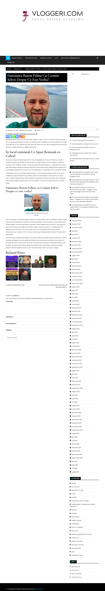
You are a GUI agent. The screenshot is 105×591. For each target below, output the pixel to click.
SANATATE (74, 531)
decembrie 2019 (77, 420)
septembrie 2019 (77, 430)
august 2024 (76, 255)
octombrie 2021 (77, 364)
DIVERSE (74, 497)
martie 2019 (75, 444)
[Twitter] (10, 136)
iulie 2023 (75, 290)
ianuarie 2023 (76, 311)
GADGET (74, 510)
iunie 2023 (75, 294)
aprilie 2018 (75, 472)
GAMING (74, 513)
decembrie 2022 (77, 315)
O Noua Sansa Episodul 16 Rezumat (83, 140)
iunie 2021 (75, 378)
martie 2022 (76, 346)
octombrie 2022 (77, 322)
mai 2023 (75, 297)
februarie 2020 (76, 413)
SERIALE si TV (39, 130)
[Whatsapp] (13, 136)
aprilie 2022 (75, 343)
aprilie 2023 (75, 301)
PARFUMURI (75, 524)
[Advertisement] (52, 36)
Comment (9, 301)
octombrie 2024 (77, 252)
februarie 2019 (76, 447)
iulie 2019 (74, 437)
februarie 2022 (76, 350)
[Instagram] (20, 136)
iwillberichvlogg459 (26, 130)
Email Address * (11, 323)
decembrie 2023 (77, 273)
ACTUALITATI (75, 487)
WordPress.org (76, 577)
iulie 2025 (75, 231)
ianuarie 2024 (76, 269)
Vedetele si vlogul (46, 58)
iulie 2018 (74, 461)
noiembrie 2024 (77, 248)
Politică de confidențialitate (70, 58)
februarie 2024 (76, 266)
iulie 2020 (75, 395)
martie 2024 (76, 262)
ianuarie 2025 (76, 245)
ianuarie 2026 (76, 224)
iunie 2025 (75, 234)
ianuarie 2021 (76, 385)
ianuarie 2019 (76, 451)
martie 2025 (76, 238)
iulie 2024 (75, 259)
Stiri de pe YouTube (31, 58)
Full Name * (10, 317)
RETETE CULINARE (77, 527)
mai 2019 (74, 440)
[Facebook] (7, 136)
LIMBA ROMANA (76, 520)
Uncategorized (76, 548)
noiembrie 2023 (77, 276)
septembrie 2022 (77, 325)
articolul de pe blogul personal (48, 167)
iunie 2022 (75, 336)
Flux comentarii (77, 574)
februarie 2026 (76, 221)
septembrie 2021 (77, 367)
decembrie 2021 (77, 357)
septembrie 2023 (77, 283)
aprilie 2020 (75, 406)
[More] (23, 136)
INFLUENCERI (75, 517)
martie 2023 (76, 304)
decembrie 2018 (77, 454)
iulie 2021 (74, 374)
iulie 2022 (75, 332)
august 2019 (75, 433)
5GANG (73, 483)
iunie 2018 (75, 465)
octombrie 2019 (77, 426)
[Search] (97, 129)
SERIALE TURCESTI (17, 58)
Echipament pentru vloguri (80, 501)
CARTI (73, 494)
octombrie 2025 (77, 227)
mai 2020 (75, 402)
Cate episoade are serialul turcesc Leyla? (85, 144)
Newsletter (10, 62)
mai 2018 (74, 468)
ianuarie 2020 (76, 416)
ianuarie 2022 (76, 353)
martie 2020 (76, 409)
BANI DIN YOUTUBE (77, 490)
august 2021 (75, 371)
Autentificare (76, 567)
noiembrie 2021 (76, 360)
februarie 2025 (76, 242)
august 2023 (76, 287)
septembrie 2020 (77, 388)
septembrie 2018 (77, 458)
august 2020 (76, 392)
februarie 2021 (76, 381)
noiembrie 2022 (77, 318)
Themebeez (39, 589)
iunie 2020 (75, 399)
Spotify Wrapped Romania (15, 285)
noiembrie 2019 (76, 423)
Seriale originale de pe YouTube (81, 534)
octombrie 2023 (77, 280)
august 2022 (76, 329)
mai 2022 (75, 339)
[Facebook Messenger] (17, 136)
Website (8, 330)
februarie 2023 (76, 308)
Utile (56, 58)
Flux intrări (75, 570)
